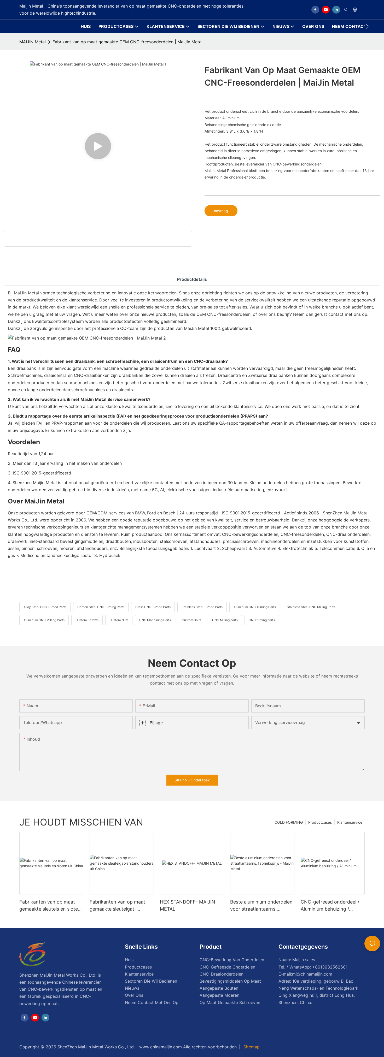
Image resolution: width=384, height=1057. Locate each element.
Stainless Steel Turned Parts (202, 607)
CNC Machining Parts (155, 620)
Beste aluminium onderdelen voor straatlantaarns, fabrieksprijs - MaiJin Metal (261, 905)
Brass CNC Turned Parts (153, 607)
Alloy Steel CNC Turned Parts (45, 607)
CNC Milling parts (225, 620)
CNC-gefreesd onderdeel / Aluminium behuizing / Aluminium (330, 905)
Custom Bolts (191, 620)
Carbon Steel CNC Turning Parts (100, 607)
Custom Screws (86, 620)
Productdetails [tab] (192, 279)
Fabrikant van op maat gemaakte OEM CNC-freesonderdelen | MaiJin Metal (127, 41)
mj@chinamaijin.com (312, 974)
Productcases (320, 822)
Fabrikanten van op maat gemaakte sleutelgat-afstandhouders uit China (118, 905)
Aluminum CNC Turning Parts (255, 607)
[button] (367, 26)
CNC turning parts (262, 620)
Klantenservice (349, 822)
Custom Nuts (118, 620)
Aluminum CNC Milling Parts (44, 620)
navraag (221, 211)
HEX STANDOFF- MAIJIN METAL (187, 905)
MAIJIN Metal (32, 41)
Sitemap (251, 1046)
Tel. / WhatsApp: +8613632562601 (312, 967)
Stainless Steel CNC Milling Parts (311, 607)
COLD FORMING (289, 822)
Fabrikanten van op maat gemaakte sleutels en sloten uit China (50, 905)
